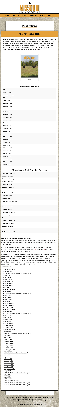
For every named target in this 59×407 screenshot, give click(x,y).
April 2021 (7, 377)
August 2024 (8, 311)
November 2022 (9, 345)
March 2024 (8, 319)
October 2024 (8, 307)
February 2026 (8, 281)
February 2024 (8, 321)
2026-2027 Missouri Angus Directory (15, 273)
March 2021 (8, 379)
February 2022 (8, 361)
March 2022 (8, 359)
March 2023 (8, 339)
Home (7, 15)
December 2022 (9, 343)
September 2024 (9, 309)
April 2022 (7, 357)
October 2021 (8, 367)
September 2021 (9, 369)
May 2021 (7, 375)
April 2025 (7, 297)
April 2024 (7, 317)
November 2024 (9, 305)
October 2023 (8, 327)
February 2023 (8, 341)
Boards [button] (24, 15)
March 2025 (8, 299)
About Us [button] (15, 15)
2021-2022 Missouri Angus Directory (15, 373)
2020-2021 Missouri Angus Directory (15, 383)
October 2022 (8, 347)
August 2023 (8, 331)
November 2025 (9, 285)
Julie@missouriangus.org (37, 400)
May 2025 (7, 295)
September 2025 (9, 289)
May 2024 (7, 315)
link (39, 49)
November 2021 (9, 365)
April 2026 (7, 277)
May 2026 (7, 275)
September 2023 (9, 329)
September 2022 (9, 349)
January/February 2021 (11, 381)
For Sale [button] (51, 15)
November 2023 (9, 325)
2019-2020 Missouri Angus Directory (15, 385)
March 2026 (8, 279)
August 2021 (8, 371)
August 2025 (8, 291)
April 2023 (7, 337)
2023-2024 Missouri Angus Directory (15, 333)
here (37, 249)
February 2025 (8, 301)
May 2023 (7, 335)
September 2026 (9, 269)
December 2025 (9, 283)
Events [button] (42, 15)
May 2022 (7, 355)
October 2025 (8, 287)
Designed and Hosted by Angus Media (29, 404)
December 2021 (9, 363)
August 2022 (8, 351)
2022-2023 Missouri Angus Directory (15, 353)
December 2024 (9, 303)
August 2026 (8, 271)
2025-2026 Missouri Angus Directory (15, 293)
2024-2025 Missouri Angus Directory (15, 313)
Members (33, 15)
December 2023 (9, 323)
